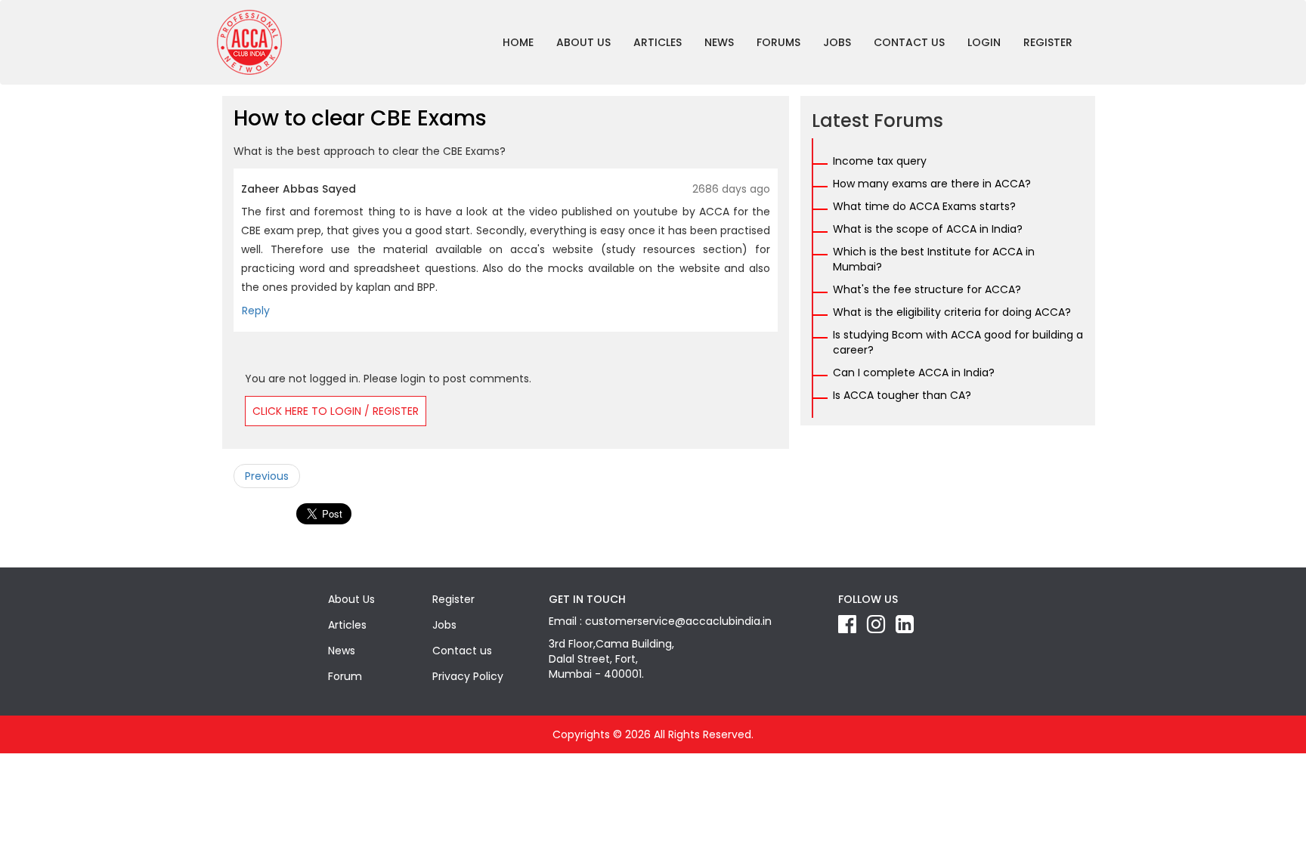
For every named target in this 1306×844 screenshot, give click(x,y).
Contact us (909, 42)
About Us (583, 42)
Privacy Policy (467, 676)
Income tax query (880, 160)
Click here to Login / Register (335, 411)
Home (518, 42)
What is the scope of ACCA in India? (928, 229)
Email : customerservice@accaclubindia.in (660, 621)
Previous (267, 476)
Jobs (837, 42)
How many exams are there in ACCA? (932, 183)
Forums (778, 42)
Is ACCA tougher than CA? (902, 395)
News (719, 42)
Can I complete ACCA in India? (914, 372)
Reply (256, 310)
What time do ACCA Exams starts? (924, 206)
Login (984, 42)
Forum (345, 676)
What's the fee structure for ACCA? (927, 289)
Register (1047, 42)
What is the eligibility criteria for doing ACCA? (952, 312)
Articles (657, 42)
